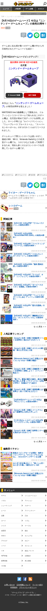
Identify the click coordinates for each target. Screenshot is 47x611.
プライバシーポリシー (28, 587)
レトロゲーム (19, 16)
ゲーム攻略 (29, 9)
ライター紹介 (37, 584)
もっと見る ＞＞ (40, 326)
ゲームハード (21, 175)
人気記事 (18, 9)
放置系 (3, 530)
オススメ (41, 9)
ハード (3, 546)
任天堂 (32, 175)
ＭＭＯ (3, 535)
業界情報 (4, 561)
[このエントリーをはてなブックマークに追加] (43, 37)
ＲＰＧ (3, 495)
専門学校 (4, 556)
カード (3, 520)
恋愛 (2, 515)
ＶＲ (2, 551)
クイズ (3, 525)
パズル (3, 500)
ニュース (6, 9)
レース (3, 510)
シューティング (6, 505)
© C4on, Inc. (23, 602)
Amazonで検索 (14, 95)
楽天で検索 (32, 95)
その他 (3, 566)
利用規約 (13, 587)
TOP (2, 16)
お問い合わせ (9, 584)
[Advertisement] (23, 162)
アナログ (4, 541)
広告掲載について (24, 584)
